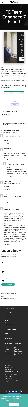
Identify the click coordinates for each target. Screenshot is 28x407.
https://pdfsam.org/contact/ (17, 171)
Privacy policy (18, 353)
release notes (13, 111)
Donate (6, 320)
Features (7, 318)
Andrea (9, 162)
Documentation (8, 324)
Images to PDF (8, 378)
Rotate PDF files (9, 367)
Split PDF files (8, 369)
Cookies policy (18, 351)
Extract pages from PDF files (11, 371)
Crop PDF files (8, 376)
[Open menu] (2, 2)
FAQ (6, 322)
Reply (8, 143)
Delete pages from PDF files (11, 374)
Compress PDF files (9, 373)
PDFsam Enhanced (8, 122)
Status (16, 354)
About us (17, 349)
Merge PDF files (8, 365)
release (20, 123)
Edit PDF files (8, 364)
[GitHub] (13, 309)
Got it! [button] (14, 404)
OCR (4, 123)
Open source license (10, 317)
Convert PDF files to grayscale (12, 380)
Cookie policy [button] (5, 400)
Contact (17, 347)
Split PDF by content (9, 381)
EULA (6, 333)
